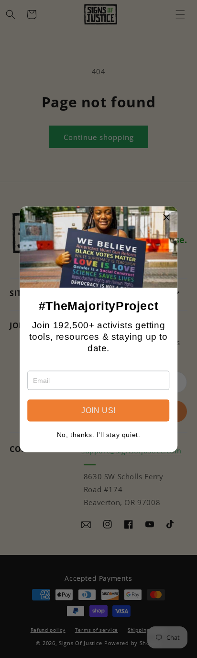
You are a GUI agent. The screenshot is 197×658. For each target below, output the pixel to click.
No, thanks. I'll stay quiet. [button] (99, 434)
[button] (166, 217)
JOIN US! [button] (98, 410)
